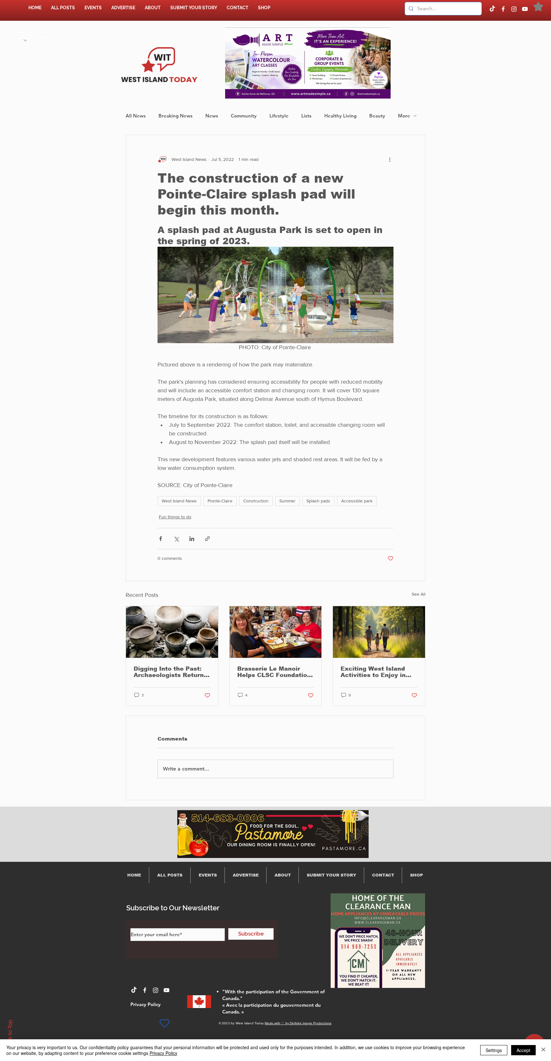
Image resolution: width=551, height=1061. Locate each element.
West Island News (179, 500)
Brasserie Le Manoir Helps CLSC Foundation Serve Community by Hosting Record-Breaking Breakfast (274, 672)
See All (418, 594)
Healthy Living (340, 116)
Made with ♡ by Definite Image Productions (298, 1023)
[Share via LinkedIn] (192, 539)
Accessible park (356, 500)
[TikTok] (492, 8)
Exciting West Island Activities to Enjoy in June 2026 (373, 672)
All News (136, 116)
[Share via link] (207, 539)
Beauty (377, 116)
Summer (287, 500)
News (211, 116)
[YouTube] (524, 8)
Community (244, 116)
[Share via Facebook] (161, 539)
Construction (255, 500)
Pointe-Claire (220, 500)
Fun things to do (175, 516)
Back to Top (10, 1034)
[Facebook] (503, 8)
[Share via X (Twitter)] (176, 539)
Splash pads (318, 500)
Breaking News (175, 116)
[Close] (543, 1050)
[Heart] (164, 1023)
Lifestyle (279, 116)
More (404, 116)
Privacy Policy (163, 1053)
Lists (306, 116)
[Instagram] (514, 8)
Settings (494, 1050)
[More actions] (389, 159)
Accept (523, 1050)
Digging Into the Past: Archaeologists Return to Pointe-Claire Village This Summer (170, 672)
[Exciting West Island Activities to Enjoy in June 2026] (379, 632)
